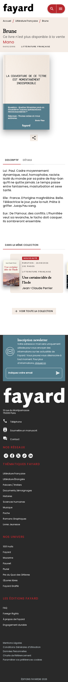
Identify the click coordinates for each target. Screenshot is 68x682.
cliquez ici (40, 363)
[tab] (12, 160)
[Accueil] (18, 8)
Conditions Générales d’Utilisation (22, 647)
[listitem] (6, 456)
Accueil (7, 20)
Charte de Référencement (17, 655)
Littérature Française (26, 20)
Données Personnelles (15, 651)
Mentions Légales (12, 642)
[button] (36, 46)
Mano (8, 42)
